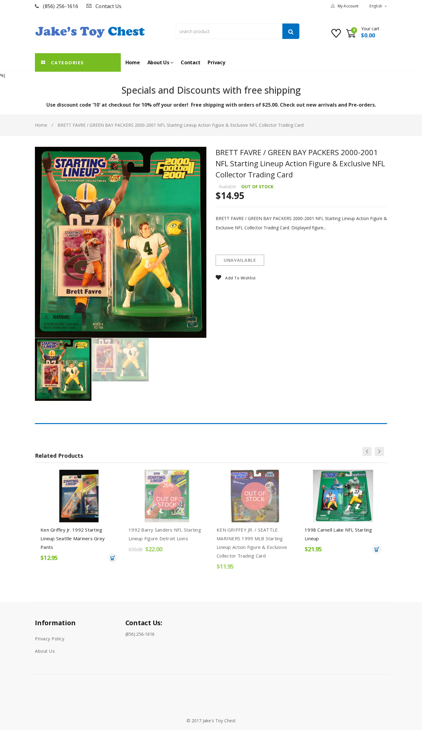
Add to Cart (112, 558)
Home (41, 125)
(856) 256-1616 (60, 6)
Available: (228, 186)
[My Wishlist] (336, 36)
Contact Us (108, 6)
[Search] (290, 31)
